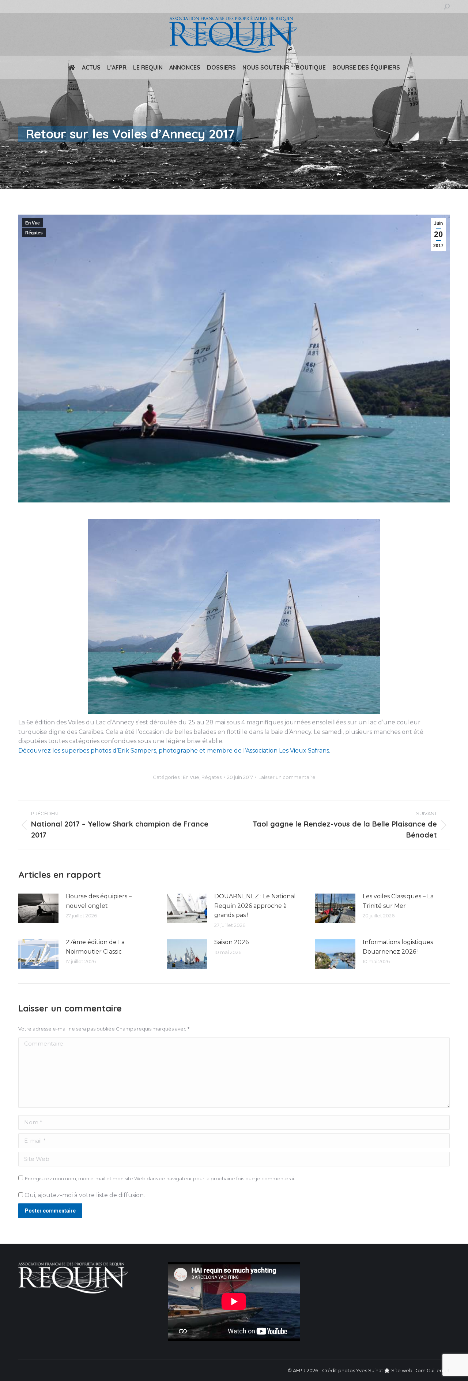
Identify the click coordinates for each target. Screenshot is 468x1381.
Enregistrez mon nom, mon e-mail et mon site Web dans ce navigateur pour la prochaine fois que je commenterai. (160, 1178)
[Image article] (38, 908)
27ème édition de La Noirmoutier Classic (95, 947)
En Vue (32, 223)
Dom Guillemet (432, 1370)
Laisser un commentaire (287, 777)
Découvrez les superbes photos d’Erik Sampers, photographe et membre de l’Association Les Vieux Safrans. (174, 750)
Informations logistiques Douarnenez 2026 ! (398, 947)
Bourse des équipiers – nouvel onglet (99, 901)
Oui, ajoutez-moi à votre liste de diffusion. (84, 1195)
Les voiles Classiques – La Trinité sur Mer (398, 901)
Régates (34, 232)
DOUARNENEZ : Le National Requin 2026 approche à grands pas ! (255, 905)
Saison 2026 (231, 942)
